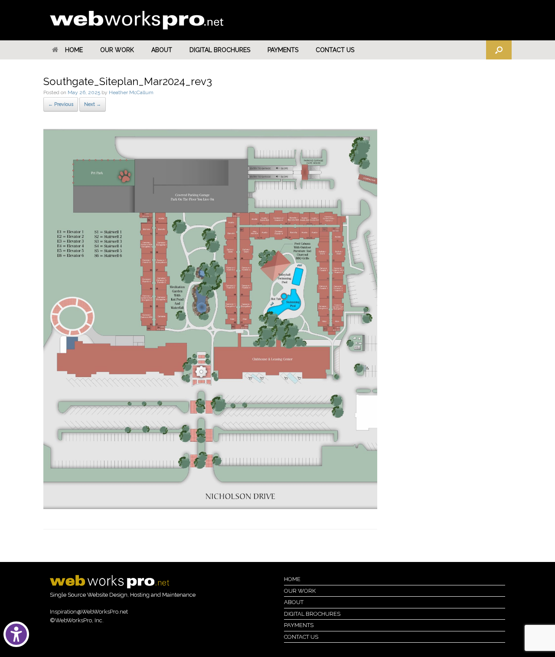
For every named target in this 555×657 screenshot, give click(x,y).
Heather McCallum (131, 92)
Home (74, 49)
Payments (283, 49)
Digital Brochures (219, 49)
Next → (92, 104)
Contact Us (335, 49)
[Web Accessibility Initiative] (18, 634)
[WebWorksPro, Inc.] (136, 20)
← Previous (60, 104)
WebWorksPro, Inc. (79, 620)
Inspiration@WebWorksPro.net (89, 611)
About (161, 49)
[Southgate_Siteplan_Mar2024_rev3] (210, 506)
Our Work (117, 49)
